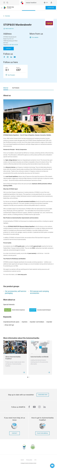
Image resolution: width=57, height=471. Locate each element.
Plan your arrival (42, 433)
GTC (35, 459)
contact (14, 433)
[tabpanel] (15, 358)
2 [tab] (29, 377)
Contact (8, 48)
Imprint (22, 459)
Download (51, 7)
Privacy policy (29, 459)
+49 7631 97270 (13, 44)
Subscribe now (42, 394)
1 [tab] (27, 377)
